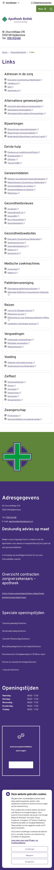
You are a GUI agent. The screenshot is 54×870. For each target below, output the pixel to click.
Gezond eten (13, 392)
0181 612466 (11, 517)
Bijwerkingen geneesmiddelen (21, 132)
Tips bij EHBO (13, 163)
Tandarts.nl (12, 83)
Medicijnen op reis (15, 314)
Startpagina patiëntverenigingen (22, 288)
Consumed (12, 269)
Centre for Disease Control (19, 310)
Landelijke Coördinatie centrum (22, 323)
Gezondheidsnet (15, 223)
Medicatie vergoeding (17, 343)
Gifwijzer (11, 159)
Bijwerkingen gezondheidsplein (22, 129)
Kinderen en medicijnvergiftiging (22, 152)
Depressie (12, 396)
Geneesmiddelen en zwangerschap (23, 419)
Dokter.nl (11, 249)
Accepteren (29, 862)
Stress (10, 385)
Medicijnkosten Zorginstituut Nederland (25, 182)
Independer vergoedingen (19, 339)
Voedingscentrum (15, 242)
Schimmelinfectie (15, 382)
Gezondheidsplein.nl (16, 246)
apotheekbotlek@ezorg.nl (21, 521)
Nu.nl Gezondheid (15, 219)
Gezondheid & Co (15, 212)
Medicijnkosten (14, 346)
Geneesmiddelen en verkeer (20, 186)
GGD (9, 86)
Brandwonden (13, 155)
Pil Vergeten (13, 415)
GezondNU (12, 216)
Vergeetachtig (14, 399)
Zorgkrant (12, 208)
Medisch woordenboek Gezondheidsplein (26, 178)
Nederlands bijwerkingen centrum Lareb (26, 136)
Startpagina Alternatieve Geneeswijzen (25, 113)
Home (4, 52)
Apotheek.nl (13, 90)
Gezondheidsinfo (18, 52)
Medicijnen (12, 193)
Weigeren (29, 855)
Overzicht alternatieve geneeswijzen (24, 106)
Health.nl (11, 272)
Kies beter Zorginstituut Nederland (23, 79)
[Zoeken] (51, 9)
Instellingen (29, 849)
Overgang (11, 389)
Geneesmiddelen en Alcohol (20, 189)
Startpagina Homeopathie (19, 109)
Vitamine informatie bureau (20, 362)
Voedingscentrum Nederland (20, 366)
